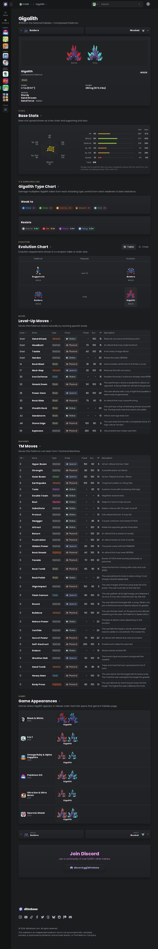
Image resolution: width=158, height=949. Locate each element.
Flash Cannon (40, 595)
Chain (145, 246)
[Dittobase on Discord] (70, 917)
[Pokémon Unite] (5, 46)
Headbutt (38, 345)
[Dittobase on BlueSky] (53, 917)
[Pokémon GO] (5, 32)
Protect (36, 514)
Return (36, 533)
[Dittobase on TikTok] (31, 917)
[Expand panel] (11, 4)
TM (21, 458)
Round (36, 604)
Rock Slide (38, 400)
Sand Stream (28, 98)
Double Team (40, 495)
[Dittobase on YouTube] (25, 917)
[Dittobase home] (5, 4)
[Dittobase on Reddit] (59, 917)
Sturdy (25, 95)
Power (86, 332)
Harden (36, 357)
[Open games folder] (5, 97)
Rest (34, 502)
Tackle (36, 351)
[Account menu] (148, 4)
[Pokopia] (5, 39)
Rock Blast (38, 364)
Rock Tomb (38, 568)
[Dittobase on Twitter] (42, 917)
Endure (36, 650)
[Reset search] (139, 4)
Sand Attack (39, 338)
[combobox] (121, 4)
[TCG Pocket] (5, 56)
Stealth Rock (39, 408)
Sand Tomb (39, 666)
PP (101, 332)
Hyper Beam (39, 464)
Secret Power (40, 637)
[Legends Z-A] (5, 74)
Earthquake (39, 483)
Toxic (35, 489)
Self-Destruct (40, 644)
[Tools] (5, 110)
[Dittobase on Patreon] (64, 917)
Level (22, 332)
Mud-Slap (38, 370)
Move (34, 332)
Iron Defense (40, 376)
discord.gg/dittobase (86, 867)
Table (130, 246)
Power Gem (39, 393)
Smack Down (39, 384)
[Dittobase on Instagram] (20, 917)
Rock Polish (38, 577)
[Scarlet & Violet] (5, 81)
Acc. (94, 332)
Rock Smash (39, 552)
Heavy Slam (39, 675)
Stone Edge (39, 423)
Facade (36, 560)
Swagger (37, 520)
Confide (37, 630)
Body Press (38, 684)
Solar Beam (39, 476)
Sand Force (31, 101)
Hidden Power (40, 546)
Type (54, 332)
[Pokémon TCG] (5, 63)
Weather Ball (40, 658)
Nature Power (40, 621)
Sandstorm (38, 415)
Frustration (39, 539)
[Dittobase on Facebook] (37, 917)
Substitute (38, 508)
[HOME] (5, 88)
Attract (36, 527)
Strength (37, 470)
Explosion (37, 430)
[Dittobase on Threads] (48, 917)
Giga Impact (39, 586)
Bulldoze (37, 612)
